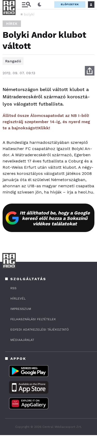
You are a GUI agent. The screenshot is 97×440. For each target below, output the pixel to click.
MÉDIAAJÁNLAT (22, 340)
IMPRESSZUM (20, 309)
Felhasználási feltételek (33, 319)
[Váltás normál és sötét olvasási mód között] (39, 5)
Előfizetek (70, 4)
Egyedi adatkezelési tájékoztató (39, 329)
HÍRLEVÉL (18, 298)
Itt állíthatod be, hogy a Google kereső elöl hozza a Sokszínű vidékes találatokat (55, 218)
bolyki (29, 14)
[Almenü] (26, 4)
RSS (13, 288)
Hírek (11, 24)
